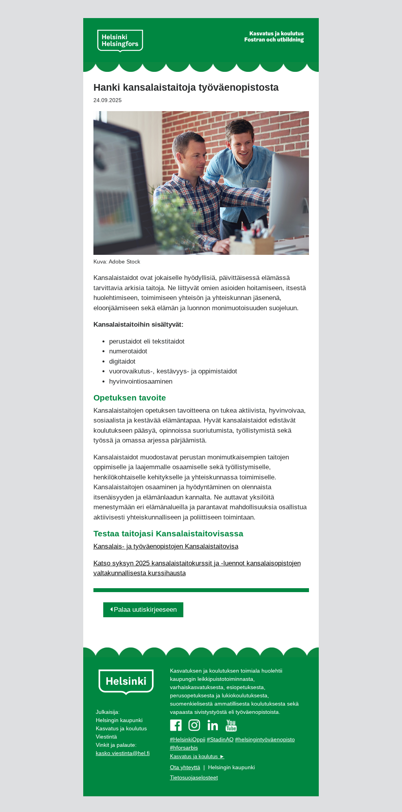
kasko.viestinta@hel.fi (123, 753)
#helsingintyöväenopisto (265, 739)
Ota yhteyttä (185, 767)
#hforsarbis (184, 747)
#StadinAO (220, 739)
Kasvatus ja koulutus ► (197, 756)
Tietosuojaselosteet (194, 777)
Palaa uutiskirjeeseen (145, 609)
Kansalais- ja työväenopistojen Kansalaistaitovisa (165, 546)
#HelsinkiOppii (187, 739)
